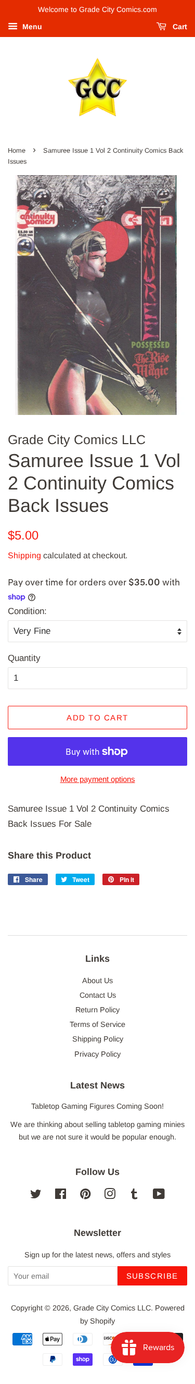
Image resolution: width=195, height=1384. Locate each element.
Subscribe (152, 1275)
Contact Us (98, 995)
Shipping (24, 555)
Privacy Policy (97, 1054)
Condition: (27, 611)
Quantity (24, 658)
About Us (97, 980)
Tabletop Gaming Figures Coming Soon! (97, 1106)
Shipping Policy (97, 1039)
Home (16, 150)
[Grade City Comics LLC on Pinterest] (85, 1196)
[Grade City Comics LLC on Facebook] (61, 1196)
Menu (31, 26)
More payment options (97, 779)
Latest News (97, 1085)
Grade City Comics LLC (112, 1308)
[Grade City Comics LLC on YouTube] (159, 1196)
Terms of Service (97, 1024)
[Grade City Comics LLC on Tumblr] (134, 1196)
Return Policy (97, 1010)
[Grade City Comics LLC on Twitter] (36, 1196)
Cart (179, 26)
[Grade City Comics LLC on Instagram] (109, 1196)
